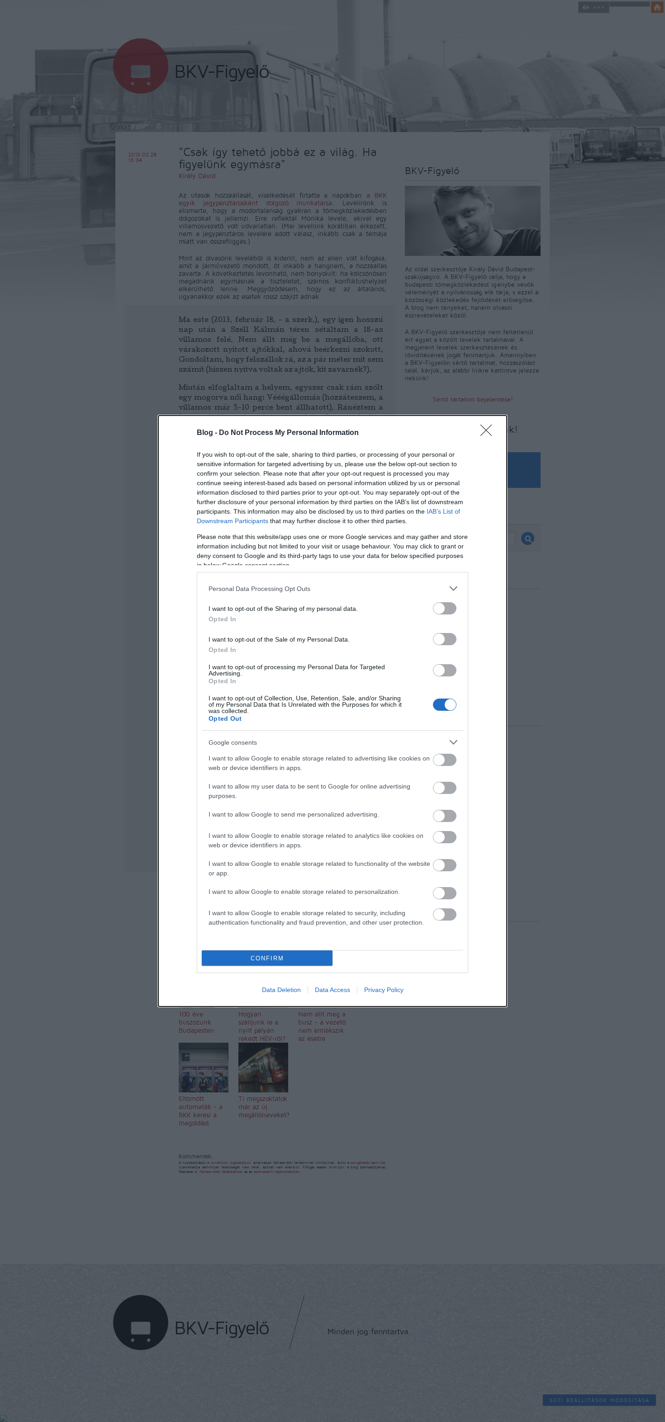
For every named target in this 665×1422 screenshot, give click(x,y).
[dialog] (332, 711)
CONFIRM (267, 958)
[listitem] (332, 588)
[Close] (489, 433)
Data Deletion (281, 989)
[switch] (444, 608)
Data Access (332, 989)
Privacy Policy (384, 989)
